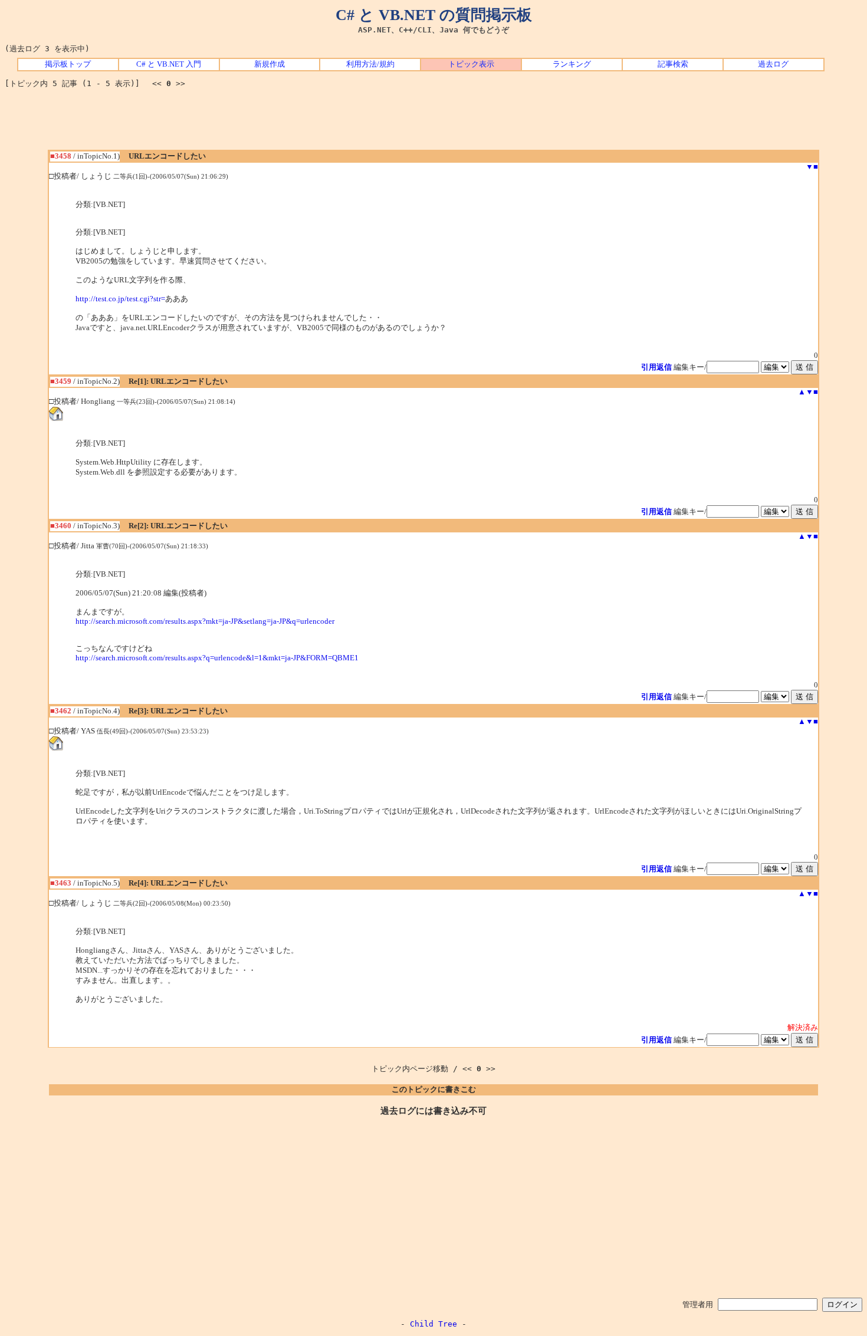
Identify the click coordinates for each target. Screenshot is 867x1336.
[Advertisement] (433, 123)
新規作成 (269, 64)
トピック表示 (471, 64)
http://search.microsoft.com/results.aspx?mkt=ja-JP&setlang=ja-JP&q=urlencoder (204, 621)
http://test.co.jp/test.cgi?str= (120, 299)
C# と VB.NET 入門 (168, 64)
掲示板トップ (68, 64)
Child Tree (433, 1323)
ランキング (572, 64)
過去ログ (773, 64)
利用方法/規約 (370, 64)
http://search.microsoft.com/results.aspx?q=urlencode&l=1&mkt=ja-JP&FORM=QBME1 (217, 658)
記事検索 (673, 64)
